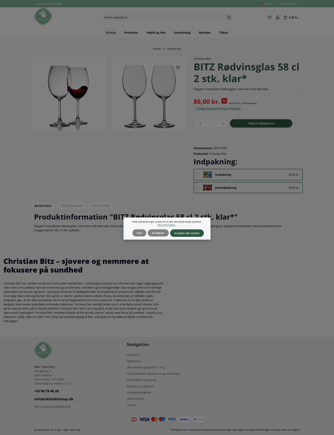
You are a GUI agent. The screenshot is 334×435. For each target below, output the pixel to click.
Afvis (139, 233)
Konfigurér (158, 233)
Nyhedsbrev (134, 361)
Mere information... (167, 224)
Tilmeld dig (55, 3)
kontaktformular (61, 407)
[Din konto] (277, 17)
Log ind (39, 3)
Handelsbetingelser (139, 392)
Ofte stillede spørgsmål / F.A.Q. (146, 367)
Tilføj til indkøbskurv (261, 123)
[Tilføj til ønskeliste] (178, 68)
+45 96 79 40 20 (46, 391)
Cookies (132, 405)
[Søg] (229, 17)
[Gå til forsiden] (43, 16)
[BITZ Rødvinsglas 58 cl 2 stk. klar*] (68, 94)
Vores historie (135, 399)
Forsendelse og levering (141, 380)
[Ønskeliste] (269, 17)
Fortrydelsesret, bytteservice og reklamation (154, 374)
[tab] (43, 206)
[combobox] (163, 17)
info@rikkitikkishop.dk (53, 399)
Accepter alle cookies (187, 233)
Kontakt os (133, 355)
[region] (109, 96)
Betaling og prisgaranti (140, 386)
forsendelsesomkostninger (216, 429)
